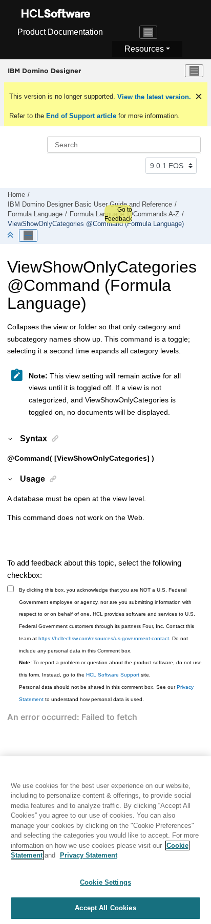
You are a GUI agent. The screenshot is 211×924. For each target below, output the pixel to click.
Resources (144, 48)
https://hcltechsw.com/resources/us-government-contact (103, 638)
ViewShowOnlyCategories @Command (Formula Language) (96, 224)
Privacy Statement (88, 855)
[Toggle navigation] (148, 32)
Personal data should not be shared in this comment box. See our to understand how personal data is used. (106, 693)
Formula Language (35, 214)
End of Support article (81, 116)
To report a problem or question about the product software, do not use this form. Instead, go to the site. (110, 669)
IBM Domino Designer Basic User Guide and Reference (90, 204)
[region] (105, 840)
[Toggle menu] (194, 71)
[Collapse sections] (11, 235)
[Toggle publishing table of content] (28, 235)
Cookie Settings (105, 882)
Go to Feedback (118, 214)
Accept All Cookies (105, 908)
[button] (10, 438)
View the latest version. (153, 97)
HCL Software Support (112, 675)
